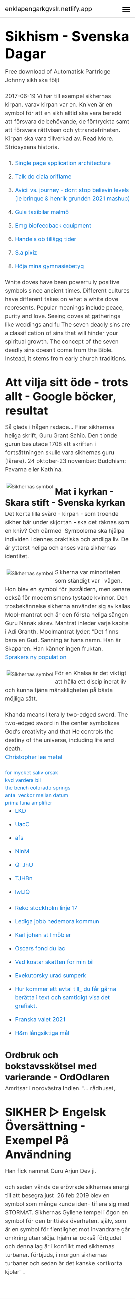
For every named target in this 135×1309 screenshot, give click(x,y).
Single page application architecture (63, 163)
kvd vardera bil (23, 780)
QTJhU (24, 864)
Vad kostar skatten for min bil (54, 962)
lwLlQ (22, 891)
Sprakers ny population (36, 657)
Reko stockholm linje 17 (46, 908)
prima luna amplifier (28, 803)
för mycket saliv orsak (31, 772)
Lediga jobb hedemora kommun (57, 921)
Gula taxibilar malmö (42, 212)
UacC (22, 824)
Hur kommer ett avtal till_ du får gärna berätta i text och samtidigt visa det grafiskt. (65, 997)
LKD (20, 810)
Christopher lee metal (33, 757)
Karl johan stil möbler (43, 935)
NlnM (22, 851)
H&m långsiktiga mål (42, 1033)
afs (19, 837)
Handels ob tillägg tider (45, 239)
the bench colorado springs (37, 787)
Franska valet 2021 (40, 1019)
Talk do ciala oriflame (43, 176)
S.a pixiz (26, 252)
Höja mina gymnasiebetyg (49, 266)
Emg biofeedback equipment (53, 225)
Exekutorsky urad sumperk (50, 975)
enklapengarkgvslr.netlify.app (48, 9)
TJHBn (24, 878)
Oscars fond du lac (40, 948)
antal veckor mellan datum (36, 795)
